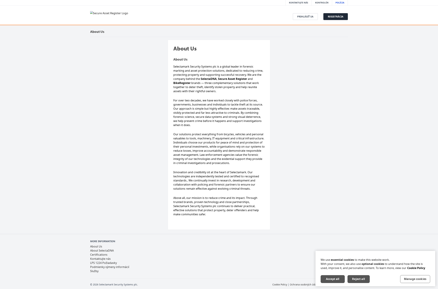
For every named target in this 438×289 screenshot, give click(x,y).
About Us (96, 246)
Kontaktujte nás (298, 2)
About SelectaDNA (102, 250)
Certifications (98, 255)
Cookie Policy (279, 284)
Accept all (332, 279)
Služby (94, 271)
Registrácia (335, 16)
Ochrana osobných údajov (305, 284)
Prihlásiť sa (305, 16)
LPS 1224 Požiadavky (103, 263)
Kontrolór (321, 2)
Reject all (358, 279)
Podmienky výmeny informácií (109, 267)
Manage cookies (415, 279)
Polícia (340, 2)
